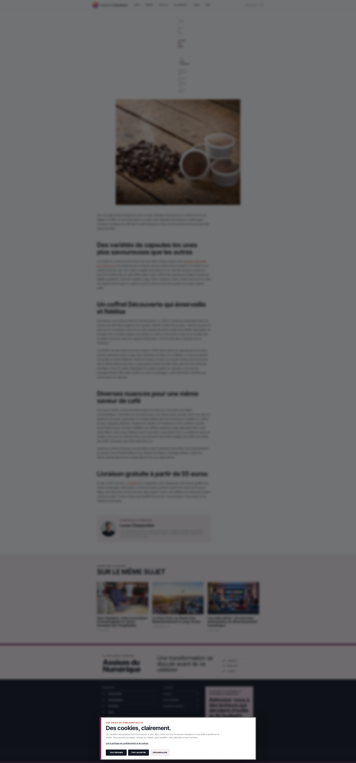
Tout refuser (116, 752)
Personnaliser (160, 752)
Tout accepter (138, 752)
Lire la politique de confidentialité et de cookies (127, 743)
